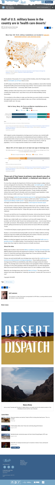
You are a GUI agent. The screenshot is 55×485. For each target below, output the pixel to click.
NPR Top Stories (9, 282)
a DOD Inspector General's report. (37, 202)
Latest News (5, 414)
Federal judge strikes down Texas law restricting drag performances (27, 425)
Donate (49, 2)
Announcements (23, 462)
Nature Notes (27, 405)
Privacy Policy (23, 464)
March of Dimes (32, 270)
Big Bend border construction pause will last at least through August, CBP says (29, 434)
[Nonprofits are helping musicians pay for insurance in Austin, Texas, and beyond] (5, 445)
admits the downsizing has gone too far (24, 197)
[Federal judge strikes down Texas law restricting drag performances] (5, 428)
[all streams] (53, 7)
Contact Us (22, 461)
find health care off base (14, 80)
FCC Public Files (23, 463)
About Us (22, 460)
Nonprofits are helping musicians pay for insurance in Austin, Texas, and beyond (29, 442)
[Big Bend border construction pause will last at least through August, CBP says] (5, 436)
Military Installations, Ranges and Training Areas (37, 249)
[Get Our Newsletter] (27, 338)
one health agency (39, 185)
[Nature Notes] (27, 384)
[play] (3, 7)
